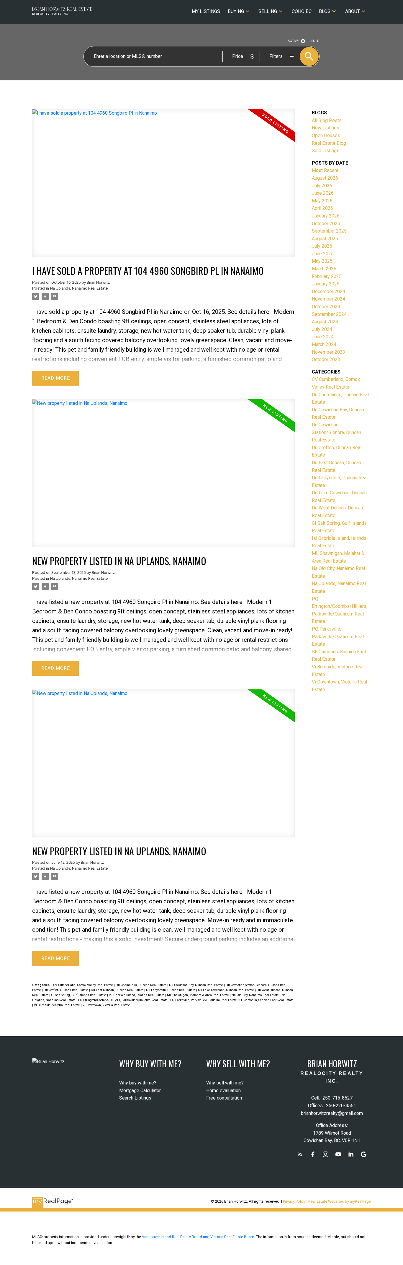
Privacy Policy (294, 1201)
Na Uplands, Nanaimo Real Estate (79, 288)
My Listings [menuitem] (206, 11)
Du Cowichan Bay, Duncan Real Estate (196, 985)
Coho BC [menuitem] (302, 11)
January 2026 (326, 216)
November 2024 (328, 299)
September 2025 (329, 231)
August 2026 (325, 178)
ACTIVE (293, 41)
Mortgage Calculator (140, 1090)
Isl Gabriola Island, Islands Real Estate (137, 995)
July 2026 (322, 186)
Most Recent (325, 170)
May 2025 (322, 261)
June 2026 (323, 193)
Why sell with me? (225, 1083)
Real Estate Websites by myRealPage (339, 1201)
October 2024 (326, 306)
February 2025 (327, 276)
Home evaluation (223, 1090)
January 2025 (326, 284)
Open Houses (326, 135)
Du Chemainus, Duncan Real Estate (141, 985)
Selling (267, 11)
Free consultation (224, 1098)
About (352, 11)
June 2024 (323, 337)
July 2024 (322, 329)
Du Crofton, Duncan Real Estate (66, 990)
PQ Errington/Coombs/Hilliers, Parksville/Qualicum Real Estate (123, 1000)
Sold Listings (325, 150)
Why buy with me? (137, 1083)
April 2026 (322, 208)
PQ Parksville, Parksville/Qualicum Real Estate (204, 1000)
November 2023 (328, 352)
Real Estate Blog (329, 143)
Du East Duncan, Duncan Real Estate (117, 990)
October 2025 (326, 223)
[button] (300, 1154)
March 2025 (324, 269)
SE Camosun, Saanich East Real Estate (267, 1000)
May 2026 (322, 201)
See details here (248, 311)
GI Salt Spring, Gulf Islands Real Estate (79, 995)
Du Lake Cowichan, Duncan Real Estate (226, 990)
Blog (324, 11)
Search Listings (135, 1098)
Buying (236, 11)
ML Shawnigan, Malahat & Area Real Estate (198, 995)
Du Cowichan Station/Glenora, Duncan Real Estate (336, 432)
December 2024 (328, 291)
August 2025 (325, 238)
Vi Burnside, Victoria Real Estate (57, 1005)
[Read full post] (163, 186)
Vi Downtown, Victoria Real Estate (106, 1005)
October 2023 (326, 359)
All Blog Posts (327, 120)
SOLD (316, 41)
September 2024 (329, 314)
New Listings (325, 128)
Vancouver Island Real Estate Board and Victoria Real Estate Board (198, 1237)
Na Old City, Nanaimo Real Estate (256, 995)
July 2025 (322, 246)
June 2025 (323, 253)
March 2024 (324, 344)
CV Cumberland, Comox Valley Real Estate (83, 985)
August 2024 (325, 321)
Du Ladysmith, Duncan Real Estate (171, 990)
